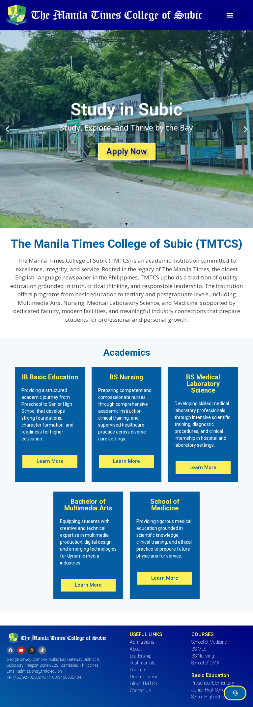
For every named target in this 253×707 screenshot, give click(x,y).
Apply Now (126, 150)
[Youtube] (21, 650)
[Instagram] (32, 650)
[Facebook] (10, 650)
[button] (230, 15)
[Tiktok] (42, 650)
